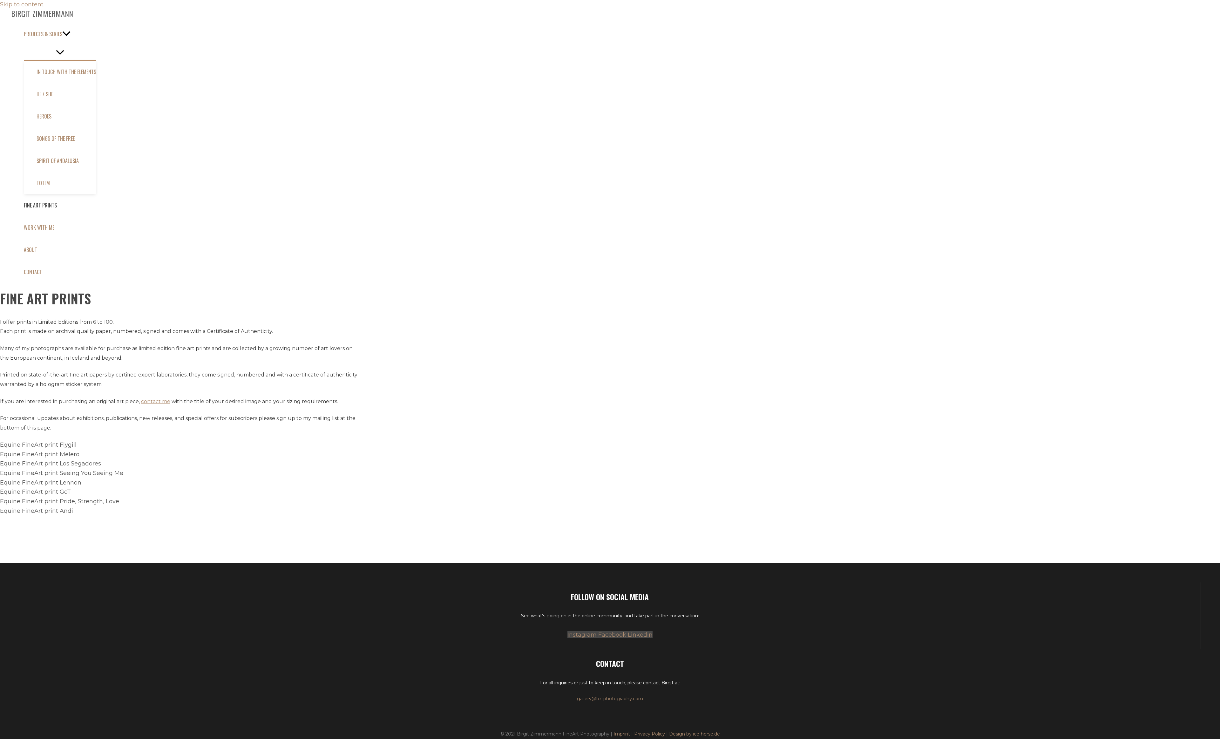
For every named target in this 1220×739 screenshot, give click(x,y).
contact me (155, 401)
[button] (60, 34)
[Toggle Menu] (60, 52)
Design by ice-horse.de (694, 734)
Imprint (621, 734)
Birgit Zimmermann (42, 13)
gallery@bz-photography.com (610, 699)
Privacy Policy (649, 734)
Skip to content (22, 4)
